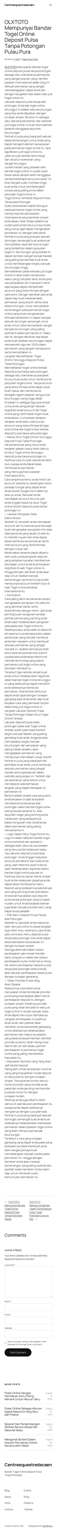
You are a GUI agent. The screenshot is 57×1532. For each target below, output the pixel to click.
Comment (10, 1265)
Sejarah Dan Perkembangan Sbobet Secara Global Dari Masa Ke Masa (22, 1427)
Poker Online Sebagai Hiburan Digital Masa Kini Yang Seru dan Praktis (23, 1411)
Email (8, 1314)
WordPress (47, 1525)
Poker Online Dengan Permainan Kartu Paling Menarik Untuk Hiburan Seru (22, 1396)
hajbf (17, 59)
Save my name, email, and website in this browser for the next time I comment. (27, 1343)
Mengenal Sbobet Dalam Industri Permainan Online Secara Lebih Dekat (21, 1442)
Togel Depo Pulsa (30, 59)
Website (8, 1328)
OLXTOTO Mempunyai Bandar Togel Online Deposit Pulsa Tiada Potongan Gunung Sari (40, 1210)
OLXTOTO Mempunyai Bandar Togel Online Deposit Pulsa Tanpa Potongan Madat (15, 1210)
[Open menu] (50, 5)
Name (8, 1301)
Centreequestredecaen (19, 5)
